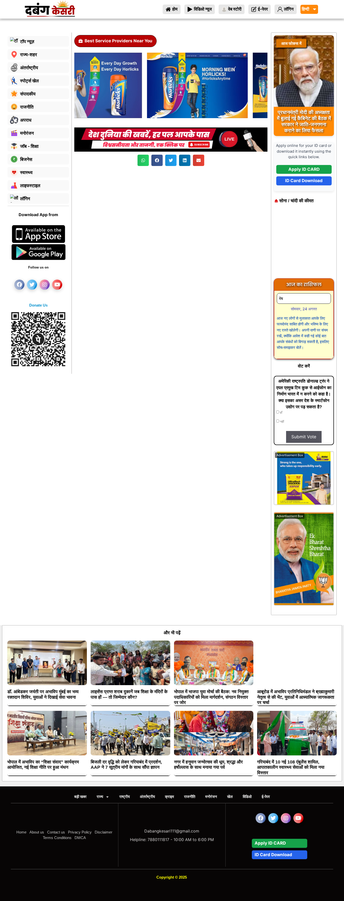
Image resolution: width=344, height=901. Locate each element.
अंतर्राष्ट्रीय (147, 796)
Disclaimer (103, 832)
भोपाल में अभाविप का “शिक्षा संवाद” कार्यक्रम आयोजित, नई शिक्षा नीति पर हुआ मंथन (43, 764)
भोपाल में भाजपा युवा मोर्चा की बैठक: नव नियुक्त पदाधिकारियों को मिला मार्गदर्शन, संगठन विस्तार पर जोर (211, 697)
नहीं (281, 421)
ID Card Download (304, 180)
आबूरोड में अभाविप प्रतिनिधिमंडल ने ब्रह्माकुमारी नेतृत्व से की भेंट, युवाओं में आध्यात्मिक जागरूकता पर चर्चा (295, 697)
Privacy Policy (80, 832)
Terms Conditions (57, 838)
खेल (230, 796)
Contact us (56, 832)
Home (21, 832)
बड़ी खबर (80, 796)
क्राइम (169, 796)
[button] (143, 160)
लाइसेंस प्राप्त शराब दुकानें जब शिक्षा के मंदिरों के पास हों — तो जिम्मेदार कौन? (129, 694)
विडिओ (247, 796)
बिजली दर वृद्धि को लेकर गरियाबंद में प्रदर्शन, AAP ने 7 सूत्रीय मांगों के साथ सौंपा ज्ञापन (126, 764)
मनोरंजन (211, 796)
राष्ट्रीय (124, 796)
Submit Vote (303, 436)
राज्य (100, 796)
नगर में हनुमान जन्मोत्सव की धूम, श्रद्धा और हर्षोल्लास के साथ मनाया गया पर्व (208, 764)
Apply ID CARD (304, 169)
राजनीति (189, 796)
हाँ (280, 412)
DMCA (80, 838)
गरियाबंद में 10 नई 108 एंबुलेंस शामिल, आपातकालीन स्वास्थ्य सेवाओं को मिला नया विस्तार (290, 767)
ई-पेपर (266, 796)
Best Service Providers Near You (118, 40)
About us (36, 832)
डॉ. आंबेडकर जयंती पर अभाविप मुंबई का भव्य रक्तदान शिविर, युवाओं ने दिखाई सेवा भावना (43, 694)
